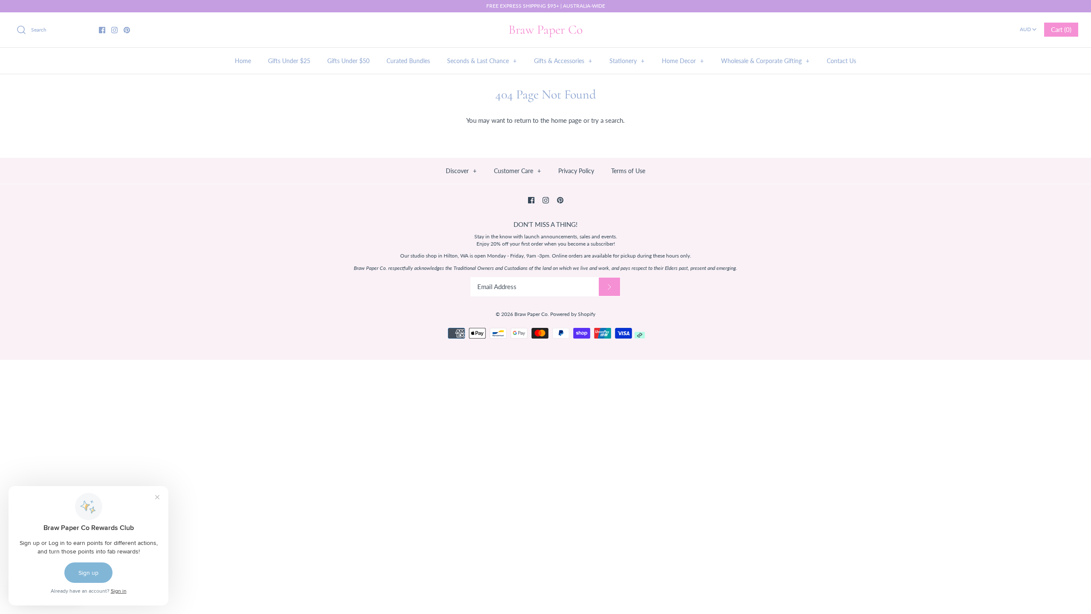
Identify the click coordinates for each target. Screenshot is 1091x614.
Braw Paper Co (531, 314)
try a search (607, 120)
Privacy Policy (576, 170)
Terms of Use (628, 170)
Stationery (626, 60)
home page (566, 120)
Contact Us (841, 60)
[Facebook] (102, 30)
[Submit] (609, 287)
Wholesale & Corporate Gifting (765, 60)
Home (243, 60)
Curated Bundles (408, 60)
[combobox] (1028, 26)
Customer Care (517, 170)
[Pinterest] (127, 30)
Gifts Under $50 (348, 60)
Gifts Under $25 (289, 60)
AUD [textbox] (1028, 26)
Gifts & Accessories (563, 60)
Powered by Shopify (572, 314)
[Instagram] (114, 30)
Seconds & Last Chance (482, 60)
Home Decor (683, 60)
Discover (461, 170)
